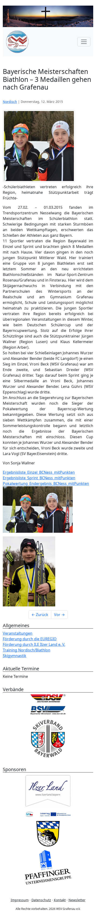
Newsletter (77, 900)
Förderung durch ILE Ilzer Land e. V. (34, 644)
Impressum (20, 900)
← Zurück (39, 614)
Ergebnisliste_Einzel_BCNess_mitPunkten (39, 472)
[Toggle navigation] (83, 41)
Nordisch (10, 101)
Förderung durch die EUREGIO (30, 638)
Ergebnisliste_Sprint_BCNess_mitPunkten (39, 477)
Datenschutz (41, 900)
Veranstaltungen (17, 633)
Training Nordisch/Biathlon (26, 650)
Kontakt (60, 900)
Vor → (59, 614)
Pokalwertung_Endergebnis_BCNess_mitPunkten (46, 483)
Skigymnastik (14, 655)
